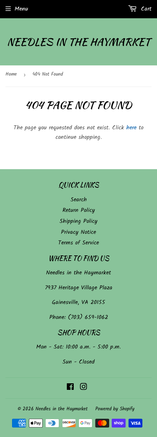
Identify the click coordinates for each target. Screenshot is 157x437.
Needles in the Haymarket (78, 42)
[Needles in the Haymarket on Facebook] (70, 387)
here (131, 127)
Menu (21, 9)
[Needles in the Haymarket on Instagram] (83, 387)
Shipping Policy (78, 221)
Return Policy (78, 210)
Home (11, 74)
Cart (145, 9)
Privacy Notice (78, 232)
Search (78, 199)
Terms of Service (78, 242)
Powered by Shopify (114, 409)
